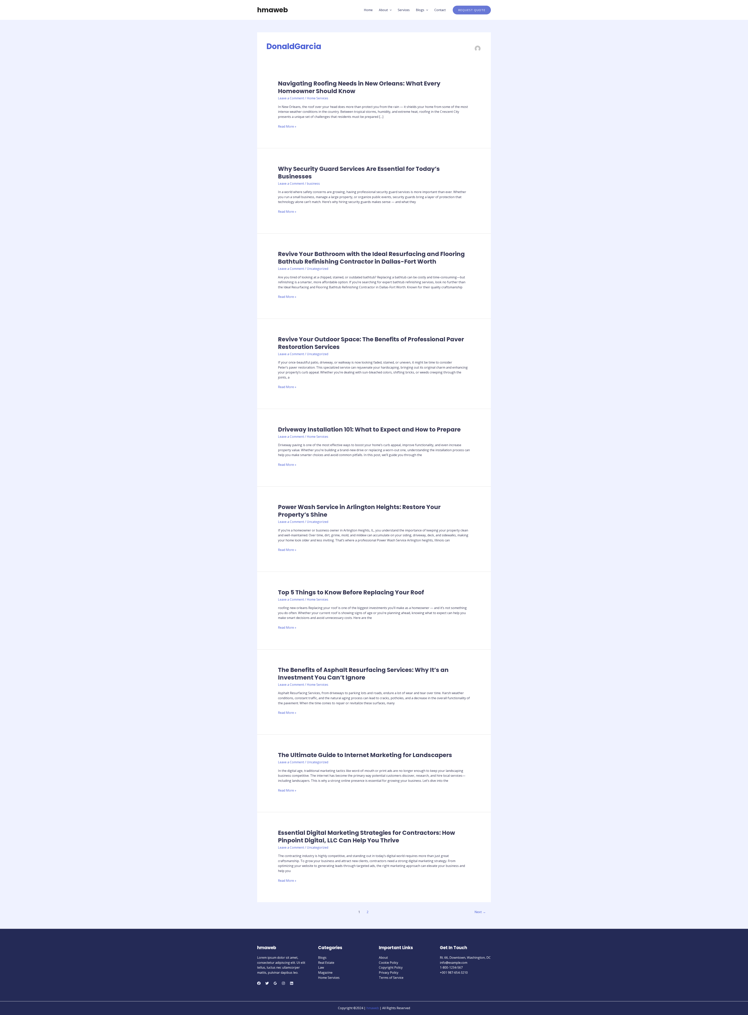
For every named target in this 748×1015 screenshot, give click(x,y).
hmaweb (272, 10)
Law (321, 967)
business (313, 183)
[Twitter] (267, 983)
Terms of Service (391, 977)
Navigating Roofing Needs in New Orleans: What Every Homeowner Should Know (359, 87)
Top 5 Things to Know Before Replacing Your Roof (351, 592)
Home (368, 10)
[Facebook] (259, 983)
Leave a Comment (291, 98)
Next (480, 912)
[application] (390, 10)
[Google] (275, 983)
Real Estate (326, 962)
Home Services (317, 98)
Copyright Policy (391, 967)
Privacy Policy (388, 972)
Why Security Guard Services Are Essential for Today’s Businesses (359, 173)
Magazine (325, 972)
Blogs (420, 10)
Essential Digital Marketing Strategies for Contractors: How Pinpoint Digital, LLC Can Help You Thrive (366, 837)
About (383, 10)
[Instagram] (283, 983)
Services (404, 10)
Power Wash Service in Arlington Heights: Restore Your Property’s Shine (359, 511)
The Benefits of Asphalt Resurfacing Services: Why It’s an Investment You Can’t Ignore (363, 674)
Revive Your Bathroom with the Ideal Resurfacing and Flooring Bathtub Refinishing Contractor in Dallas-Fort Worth (371, 258)
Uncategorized (317, 269)
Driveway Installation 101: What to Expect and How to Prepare (369, 429)
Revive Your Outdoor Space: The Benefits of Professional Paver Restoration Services (371, 343)
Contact (440, 10)
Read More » (287, 126)
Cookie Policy (388, 962)
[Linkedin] (291, 983)
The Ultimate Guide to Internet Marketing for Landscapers (365, 755)
